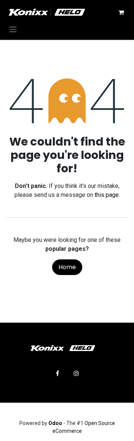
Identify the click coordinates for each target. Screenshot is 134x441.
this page (107, 194)
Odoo (55, 423)
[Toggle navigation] (13, 29)
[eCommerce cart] (121, 12)
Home (67, 267)
